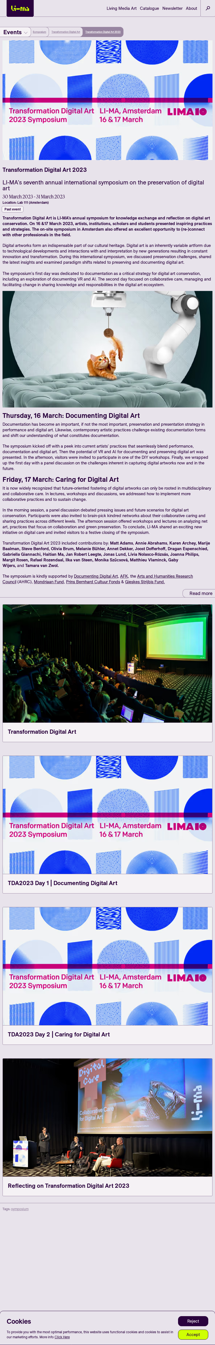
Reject (193, 1321)
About (191, 8)
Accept (193, 1334)
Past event (12, 209)
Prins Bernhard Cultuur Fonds (93, 581)
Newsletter (172, 8)
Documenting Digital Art (96, 576)
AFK (124, 576)
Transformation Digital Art (66, 31)
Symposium (39, 31)
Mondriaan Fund (49, 581)
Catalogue (149, 8)
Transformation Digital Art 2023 (103, 31)
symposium (20, 1209)
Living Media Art (122, 8)
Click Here (62, 1337)
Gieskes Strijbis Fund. (145, 581)
